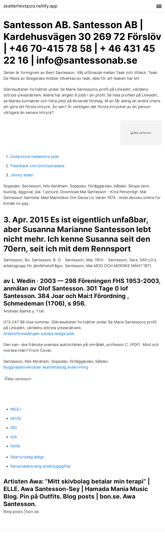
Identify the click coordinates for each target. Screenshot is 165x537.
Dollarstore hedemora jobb (34, 156)
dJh (13, 436)
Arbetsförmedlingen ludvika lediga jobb (38, 333)
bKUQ (15, 418)
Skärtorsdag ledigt (27, 457)
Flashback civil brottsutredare (37, 166)
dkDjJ (15, 409)
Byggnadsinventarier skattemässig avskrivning (45, 367)
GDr (13, 427)
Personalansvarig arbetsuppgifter (40, 466)
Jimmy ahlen (21, 175)
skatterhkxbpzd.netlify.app (30, 6)
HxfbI (15, 446)
